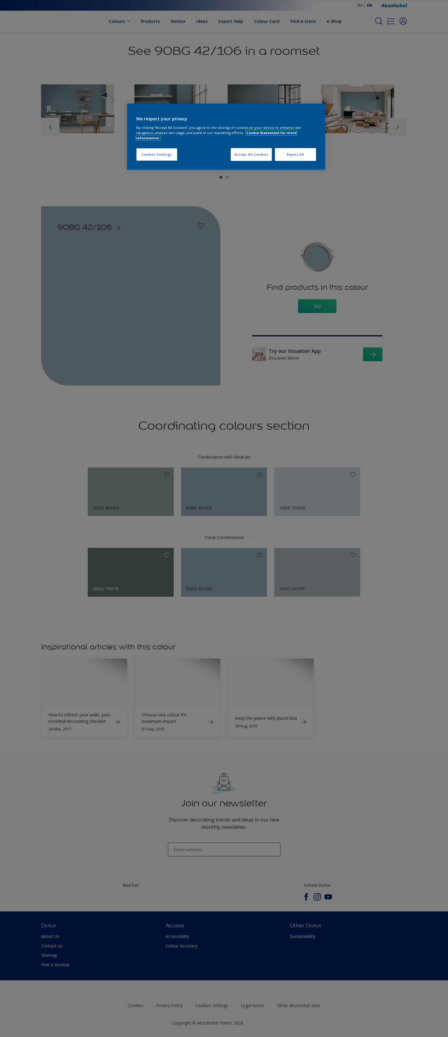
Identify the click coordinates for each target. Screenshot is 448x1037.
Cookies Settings (156, 154)
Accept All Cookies (251, 154)
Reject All (295, 154)
